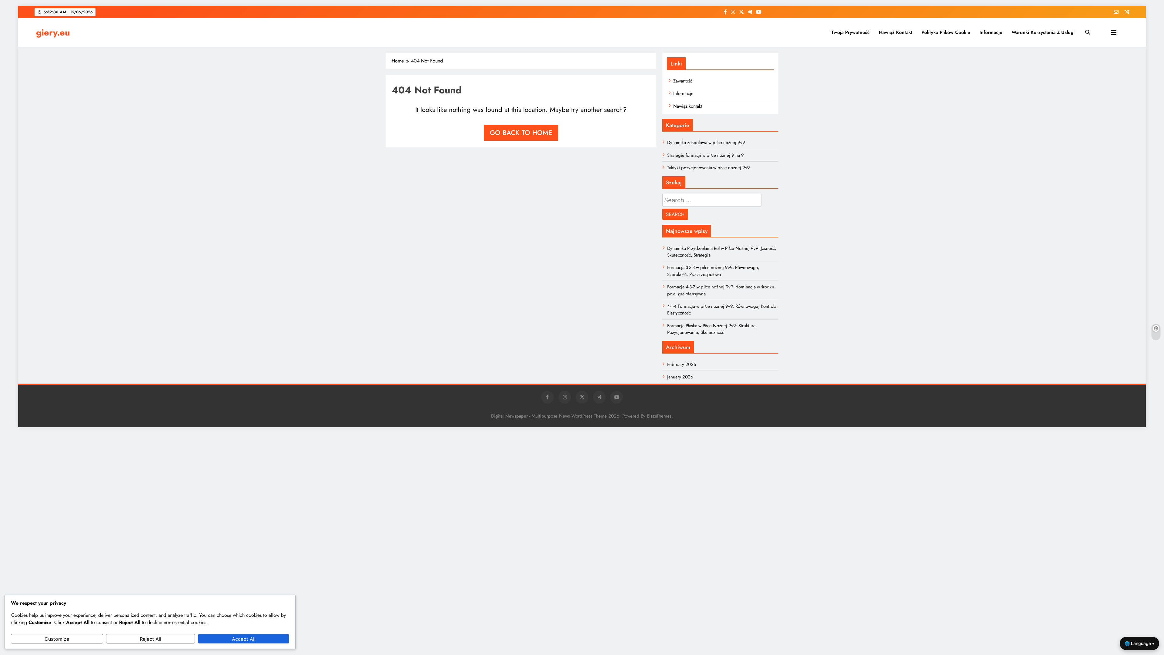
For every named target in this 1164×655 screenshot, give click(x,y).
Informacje (990, 32)
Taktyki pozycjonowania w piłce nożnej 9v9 (708, 167)
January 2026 (680, 377)
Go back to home (521, 132)
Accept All (244, 639)
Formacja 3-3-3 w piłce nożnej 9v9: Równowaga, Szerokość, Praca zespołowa (713, 270)
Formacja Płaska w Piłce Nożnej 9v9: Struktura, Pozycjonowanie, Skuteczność (712, 329)
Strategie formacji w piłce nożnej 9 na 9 (705, 155)
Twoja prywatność (850, 32)
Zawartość (682, 81)
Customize (57, 639)
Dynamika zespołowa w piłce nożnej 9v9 (706, 142)
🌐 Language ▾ (1139, 643)
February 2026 (681, 364)
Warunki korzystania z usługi (1043, 32)
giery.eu (53, 32)
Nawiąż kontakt (895, 32)
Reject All (150, 639)
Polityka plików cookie (945, 32)
